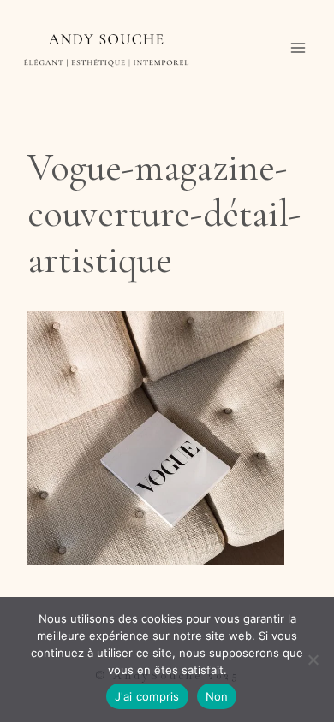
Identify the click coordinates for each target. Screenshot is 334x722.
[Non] (312, 659)
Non (217, 696)
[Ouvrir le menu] (297, 48)
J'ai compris (147, 696)
